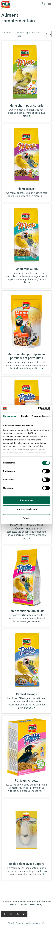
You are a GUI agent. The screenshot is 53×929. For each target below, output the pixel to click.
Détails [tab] (24, 416)
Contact (7, 901)
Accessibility (36, 904)
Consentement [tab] (10, 416)
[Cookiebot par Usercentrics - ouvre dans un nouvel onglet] (38, 408)
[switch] (46, 471)
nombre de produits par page (27, 34)
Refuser (26, 518)
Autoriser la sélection (26, 509)
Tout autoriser (26, 500)
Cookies (23, 904)
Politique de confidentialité (26, 901)
